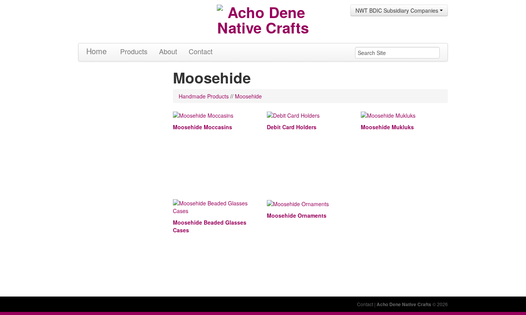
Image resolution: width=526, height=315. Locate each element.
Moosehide (248, 96)
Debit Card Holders (292, 127)
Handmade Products (204, 96)
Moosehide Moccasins (202, 127)
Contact (201, 51)
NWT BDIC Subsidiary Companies (397, 10)
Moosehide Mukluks (387, 127)
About (168, 51)
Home (96, 51)
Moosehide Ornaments (297, 215)
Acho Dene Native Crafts (404, 304)
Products (133, 51)
